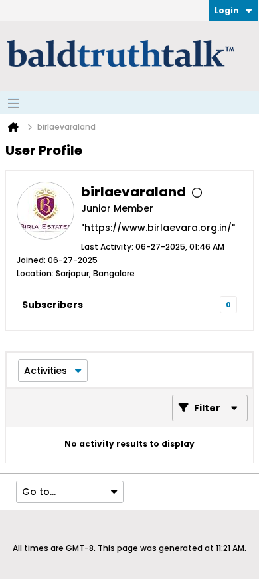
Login (227, 10)
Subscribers (52, 304)
